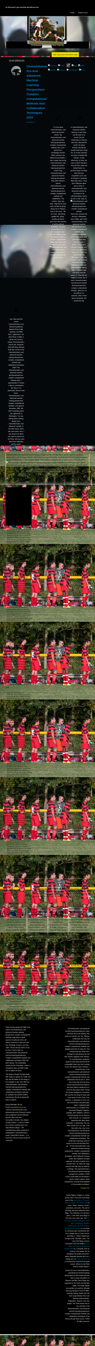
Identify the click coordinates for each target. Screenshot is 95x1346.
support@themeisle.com (18, 1107)
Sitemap (5, 1336)
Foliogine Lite (85, 1188)
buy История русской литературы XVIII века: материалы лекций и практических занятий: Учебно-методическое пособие (77, 1223)
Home (72, 13)
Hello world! (16, 647)
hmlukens (9, 544)
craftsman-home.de (82, 1259)
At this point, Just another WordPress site (22, 7)
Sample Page (83, 13)
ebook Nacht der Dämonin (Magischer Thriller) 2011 (77, 1246)
